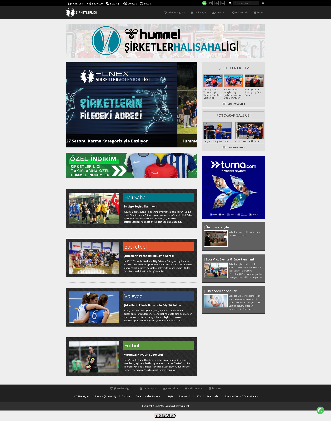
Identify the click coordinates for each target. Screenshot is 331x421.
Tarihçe (126, 396)
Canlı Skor (220, 12)
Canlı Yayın (199, 12)
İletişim (260, 12)
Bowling (114, 3)
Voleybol (133, 3)
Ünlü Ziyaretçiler (81, 396)
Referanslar (213, 396)
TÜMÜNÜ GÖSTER (235, 103)
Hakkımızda (241, 12)
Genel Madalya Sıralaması (149, 396)
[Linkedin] (222, 3)
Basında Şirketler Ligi (105, 396)
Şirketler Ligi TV (176, 12)
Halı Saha (77, 3)
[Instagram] (210, 3)
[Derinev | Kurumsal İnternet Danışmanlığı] (165, 415)
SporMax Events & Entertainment (242, 396)
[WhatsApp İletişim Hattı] (204, 3)
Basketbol (97, 3)
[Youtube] (216, 3)
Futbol (148, 3)
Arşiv (170, 396)
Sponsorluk (185, 396)
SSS (199, 396)
